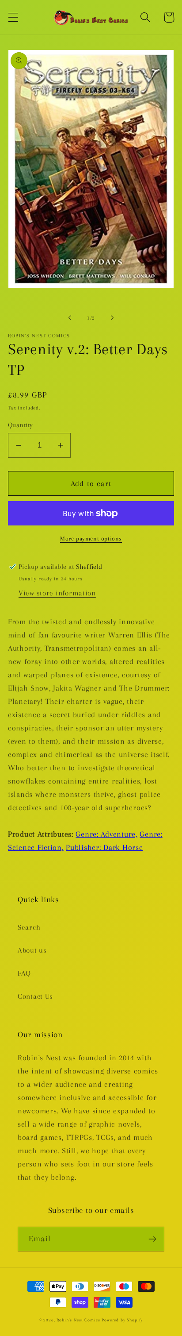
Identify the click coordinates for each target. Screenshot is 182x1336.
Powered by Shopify (122, 1319)
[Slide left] (70, 318)
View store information (57, 593)
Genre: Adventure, (106, 834)
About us (32, 950)
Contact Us (35, 996)
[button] (13, 17)
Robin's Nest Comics (78, 1319)
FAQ (24, 973)
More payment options (91, 538)
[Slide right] (112, 318)
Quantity (20, 425)
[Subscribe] (152, 1239)
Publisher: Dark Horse (104, 847)
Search (29, 927)
